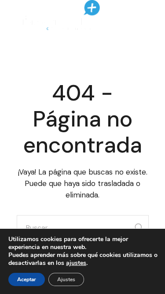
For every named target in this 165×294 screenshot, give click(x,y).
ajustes (76, 263)
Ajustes (66, 279)
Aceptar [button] (26, 279)
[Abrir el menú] (137, 15)
